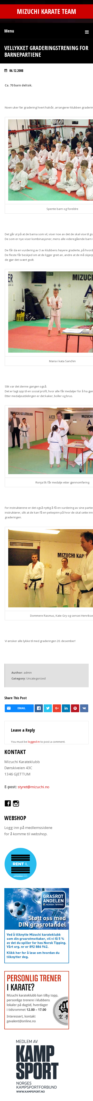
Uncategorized (36, 678)
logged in (34, 742)
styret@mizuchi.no (33, 786)
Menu (9, 31)
